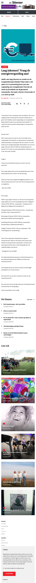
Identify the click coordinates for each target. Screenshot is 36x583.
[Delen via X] (24, 104)
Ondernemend (16, 16)
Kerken (33, 16)
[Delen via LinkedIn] (17, 104)
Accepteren (9, 573)
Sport (23, 16)
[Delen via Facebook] (20, 104)
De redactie (4, 98)
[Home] (18, 2)
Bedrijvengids (4, 542)
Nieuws (9, 12)
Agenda (3, 545)
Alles (2, 16)
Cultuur (28, 16)
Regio (27, 12)
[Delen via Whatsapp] (28, 104)
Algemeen (8, 16)
